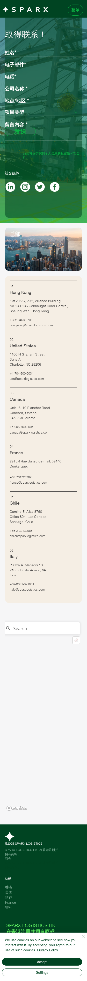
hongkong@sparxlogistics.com (31, 325)
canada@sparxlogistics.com (29, 432)
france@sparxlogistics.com (29, 482)
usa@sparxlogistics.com (27, 379)
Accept (42, 961)
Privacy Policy (47, 950)
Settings (42, 972)
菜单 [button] (75, 10)
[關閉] (80, 939)
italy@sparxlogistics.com (27, 589)
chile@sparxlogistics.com (27, 536)
